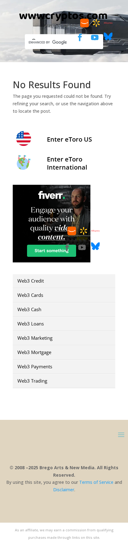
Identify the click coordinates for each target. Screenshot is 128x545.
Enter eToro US (69, 139)
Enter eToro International (67, 163)
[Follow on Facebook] (80, 37)
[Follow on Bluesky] (108, 39)
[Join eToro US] (23, 144)
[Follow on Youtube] (95, 37)
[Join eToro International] (23, 168)
